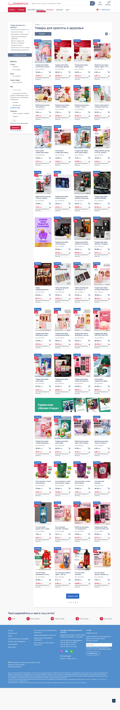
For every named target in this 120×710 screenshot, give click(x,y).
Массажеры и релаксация (19, 34)
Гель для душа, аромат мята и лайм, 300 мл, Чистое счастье (43, 528)
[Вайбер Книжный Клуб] (61, 651)
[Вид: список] (109, 34)
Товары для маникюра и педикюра (19, 37)
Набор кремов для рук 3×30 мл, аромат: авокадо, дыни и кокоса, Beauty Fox (102, 151)
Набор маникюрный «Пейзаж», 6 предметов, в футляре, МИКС (62, 288)
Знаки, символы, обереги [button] (21, 113)
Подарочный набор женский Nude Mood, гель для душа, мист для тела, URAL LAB (101, 288)
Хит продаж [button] (17, 69)
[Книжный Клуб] (18, 3)
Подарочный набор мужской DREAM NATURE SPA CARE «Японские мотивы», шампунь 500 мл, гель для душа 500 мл (102, 197)
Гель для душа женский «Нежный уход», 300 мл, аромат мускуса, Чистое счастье (61, 528)
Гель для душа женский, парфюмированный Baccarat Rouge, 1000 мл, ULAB (82, 573)
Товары (21, 9)
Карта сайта (12, 647)
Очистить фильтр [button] (16, 130)
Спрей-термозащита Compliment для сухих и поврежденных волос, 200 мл (102, 106)
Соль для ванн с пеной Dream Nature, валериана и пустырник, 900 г (82, 482)
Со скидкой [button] (16, 76)
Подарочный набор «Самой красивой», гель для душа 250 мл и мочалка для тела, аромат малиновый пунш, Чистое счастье (43, 442)
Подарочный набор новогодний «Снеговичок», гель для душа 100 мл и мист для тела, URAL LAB (62, 442)
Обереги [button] (15, 116)
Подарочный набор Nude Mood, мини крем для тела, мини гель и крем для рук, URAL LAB (43, 334)
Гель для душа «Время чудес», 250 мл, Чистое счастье (62, 573)
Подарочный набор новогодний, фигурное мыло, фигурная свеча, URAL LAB (62, 66)
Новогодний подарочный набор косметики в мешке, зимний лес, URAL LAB (102, 380)
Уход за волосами (17, 32)
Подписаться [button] (92, 653)
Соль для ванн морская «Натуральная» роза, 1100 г (101, 482)
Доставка (60, 9)
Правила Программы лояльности (45, 635)
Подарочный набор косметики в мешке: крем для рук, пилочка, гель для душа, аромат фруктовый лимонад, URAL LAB (43, 66)
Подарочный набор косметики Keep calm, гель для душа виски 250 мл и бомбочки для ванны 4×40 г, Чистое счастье (82, 380)
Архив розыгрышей (14, 666)
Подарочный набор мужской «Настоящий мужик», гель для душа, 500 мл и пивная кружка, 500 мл (82, 243)
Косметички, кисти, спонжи (20, 47)
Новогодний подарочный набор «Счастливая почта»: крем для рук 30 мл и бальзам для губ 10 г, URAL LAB (43, 151)
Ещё (67, 9)
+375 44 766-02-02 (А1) (68, 644)
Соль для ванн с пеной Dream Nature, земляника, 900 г (43, 482)
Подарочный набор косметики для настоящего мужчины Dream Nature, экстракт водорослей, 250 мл (62, 197)
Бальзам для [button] (17, 105)
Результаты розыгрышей (16, 664)
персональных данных (105, 649)
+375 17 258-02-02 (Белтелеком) (71, 640)
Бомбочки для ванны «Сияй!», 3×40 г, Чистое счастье (82, 106)
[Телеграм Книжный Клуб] (66, 651)
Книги (13, 9)
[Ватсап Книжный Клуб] (71, 651)
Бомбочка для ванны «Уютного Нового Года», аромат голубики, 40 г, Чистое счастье (101, 442)
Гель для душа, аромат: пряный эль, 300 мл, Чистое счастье (101, 573)
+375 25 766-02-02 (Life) (68, 646)
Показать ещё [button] (15, 107)
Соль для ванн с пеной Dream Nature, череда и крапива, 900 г (62, 482)
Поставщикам (12, 644)
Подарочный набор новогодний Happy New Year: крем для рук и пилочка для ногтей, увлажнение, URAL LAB (82, 151)
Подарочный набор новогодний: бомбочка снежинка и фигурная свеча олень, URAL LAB (82, 66)
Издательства (12, 633)
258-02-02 (104, 9)
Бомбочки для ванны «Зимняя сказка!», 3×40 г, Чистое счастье (62, 106)
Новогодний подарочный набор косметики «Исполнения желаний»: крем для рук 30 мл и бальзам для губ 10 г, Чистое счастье (62, 151)
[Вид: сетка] (106, 34)
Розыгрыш (50, 9)
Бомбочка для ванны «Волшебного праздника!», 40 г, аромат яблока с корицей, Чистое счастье (42, 106)
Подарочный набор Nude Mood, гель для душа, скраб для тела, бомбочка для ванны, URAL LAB (82, 334)
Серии (10, 636)
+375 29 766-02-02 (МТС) (68, 642)
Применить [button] (15, 127)
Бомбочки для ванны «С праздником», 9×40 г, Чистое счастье (82, 528)
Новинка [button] (15, 66)
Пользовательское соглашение (18, 639)
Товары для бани (16, 45)
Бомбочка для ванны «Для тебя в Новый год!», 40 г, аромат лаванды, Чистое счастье (82, 442)
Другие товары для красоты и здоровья (17, 42)
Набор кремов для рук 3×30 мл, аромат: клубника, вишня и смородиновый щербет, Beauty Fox (43, 197)
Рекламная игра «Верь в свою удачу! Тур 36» (25, 662)
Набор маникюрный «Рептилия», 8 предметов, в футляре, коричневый (82, 288)
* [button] (50, 76)
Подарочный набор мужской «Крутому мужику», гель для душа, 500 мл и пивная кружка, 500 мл (81, 197)
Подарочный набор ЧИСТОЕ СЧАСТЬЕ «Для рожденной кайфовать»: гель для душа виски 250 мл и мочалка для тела (101, 334)
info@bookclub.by (92, 633)
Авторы (10, 630)
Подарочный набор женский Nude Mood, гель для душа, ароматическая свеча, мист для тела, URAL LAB (62, 334)
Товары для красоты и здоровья (17, 26)
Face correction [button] (17, 82)
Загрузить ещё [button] (73, 596)
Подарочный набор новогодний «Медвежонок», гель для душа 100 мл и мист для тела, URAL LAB (43, 380)
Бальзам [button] (15, 102)
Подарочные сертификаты (17, 641)
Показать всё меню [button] (20, 55)
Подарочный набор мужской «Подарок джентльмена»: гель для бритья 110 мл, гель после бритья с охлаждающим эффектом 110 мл (101, 243)
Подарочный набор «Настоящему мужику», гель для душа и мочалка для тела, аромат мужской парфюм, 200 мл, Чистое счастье (62, 243)
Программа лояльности (35, 9)
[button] (92, 3)
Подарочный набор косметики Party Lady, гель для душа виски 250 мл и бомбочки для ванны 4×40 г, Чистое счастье (102, 528)
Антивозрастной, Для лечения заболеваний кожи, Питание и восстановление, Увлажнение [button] (19, 96)
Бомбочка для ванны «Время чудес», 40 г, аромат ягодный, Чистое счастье (101, 66)
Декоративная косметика (19, 50)
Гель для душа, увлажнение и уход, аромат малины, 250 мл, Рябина (43, 573)
